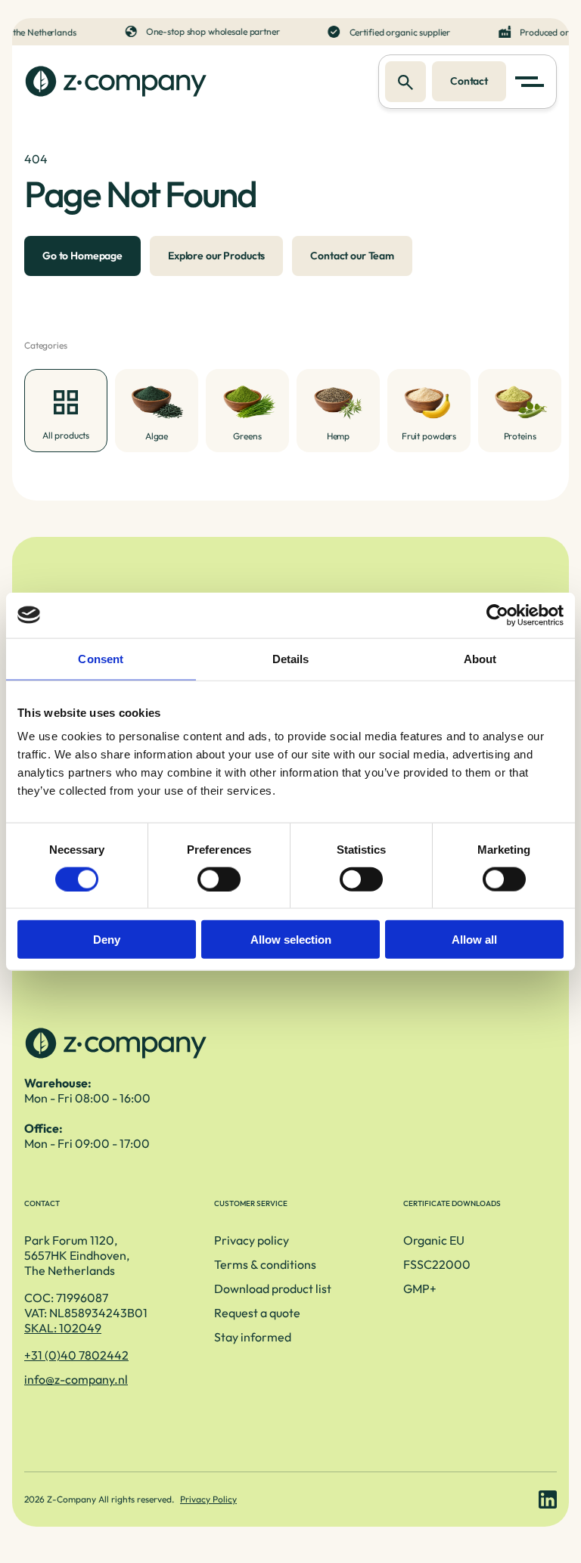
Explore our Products (216, 255)
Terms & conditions (265, 1264)
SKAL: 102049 (62, 1327)
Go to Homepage (82, 255)
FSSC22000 (437, 1264)
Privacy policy (251, 1240)
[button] (532, 81)
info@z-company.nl (76, 1379)
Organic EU (433, 1240)
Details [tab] (290, 658)
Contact (469, 81)
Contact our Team (352, 255)
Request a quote (257, 1312)
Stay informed (252, 1336)
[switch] (219, 879)
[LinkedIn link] (548, 1499)
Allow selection (290, 939)
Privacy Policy (208, 1499)
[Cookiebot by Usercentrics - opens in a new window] (497, 614)
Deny (106, 939)
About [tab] (480, 658)
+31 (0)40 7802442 (76, 1355)
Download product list (272, 1288)
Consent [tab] (100, 658)
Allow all (474, 939)
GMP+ (420, 1288)
